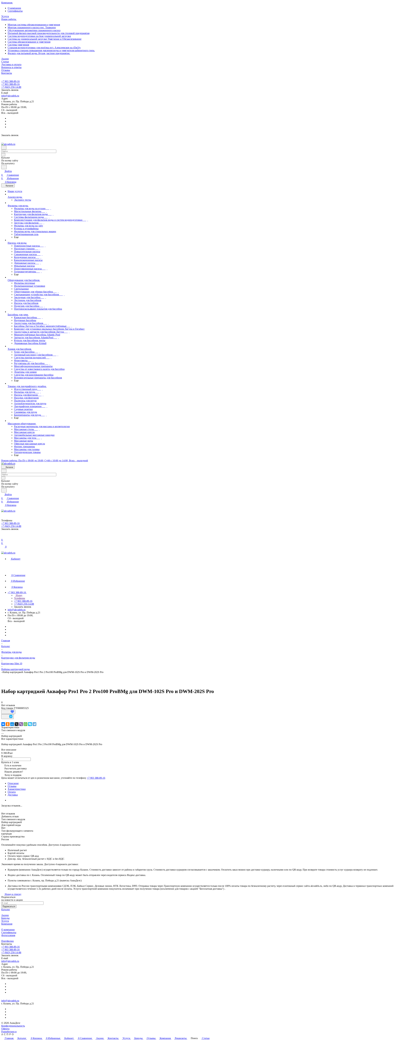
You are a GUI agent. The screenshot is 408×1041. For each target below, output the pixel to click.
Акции (5, 915)
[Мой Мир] (12, 724)
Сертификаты (15, 11)
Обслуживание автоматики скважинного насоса (34, 30)
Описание (13, 783)
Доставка (13, 794)
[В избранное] (8, 712)
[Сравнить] (7, 716)
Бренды (5, 918)
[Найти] (4, 167)
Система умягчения (18, 44)
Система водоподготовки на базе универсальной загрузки (39, 36)
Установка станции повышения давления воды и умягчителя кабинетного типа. (51, 50)
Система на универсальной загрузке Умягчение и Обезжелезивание (44, 39)
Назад (18, 595)
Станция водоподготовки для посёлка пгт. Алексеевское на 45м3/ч (44, 47)
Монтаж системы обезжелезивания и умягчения (34, 24)
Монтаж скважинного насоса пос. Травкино (32, 27)
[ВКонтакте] (3, 724)
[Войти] (2, 536)
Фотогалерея (8, 935)
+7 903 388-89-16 (10, 81)
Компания (6, 923)
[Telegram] (34, 724)
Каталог (5, 909)
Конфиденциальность (13, 1025)
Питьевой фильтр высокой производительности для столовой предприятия (48, 33)
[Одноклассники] (8, 724)
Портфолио (7, 941)
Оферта (5, 1028)
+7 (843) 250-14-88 (11, 87)
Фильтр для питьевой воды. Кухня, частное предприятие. (39, 53)
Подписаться (9, 906)
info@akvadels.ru (10, 95)
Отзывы (12, 786)
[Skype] (30, 724)
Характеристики (17, 789)
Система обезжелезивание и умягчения (29, 41)
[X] (16, 724)
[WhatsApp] (25, 724)
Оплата (12, 792)
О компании (14, 8)
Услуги (5, 921)
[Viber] (21, 724)
